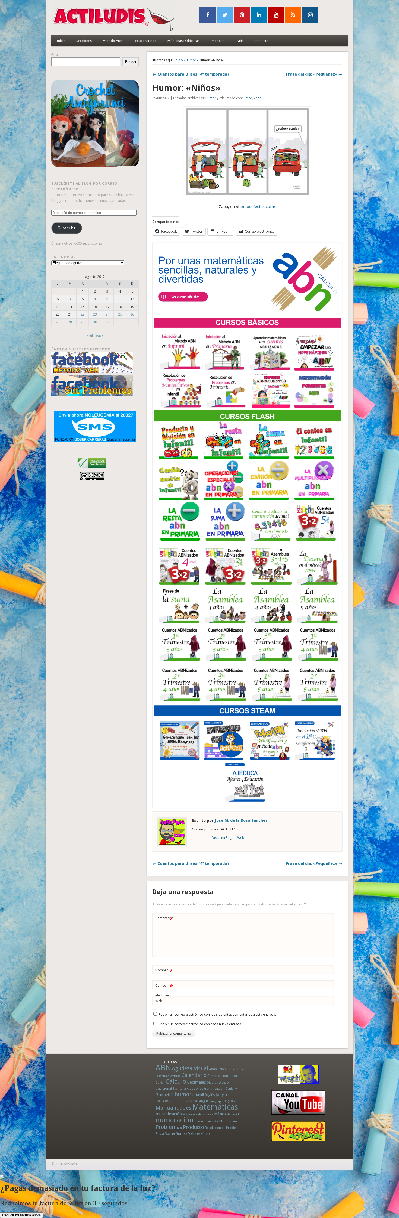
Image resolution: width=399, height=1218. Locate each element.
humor (247, 98)
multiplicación (169, 1114)
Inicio (61, 41)
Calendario (194, 1075)
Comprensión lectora (223, 1076)
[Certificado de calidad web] (92, 469)
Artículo (175, 1076)
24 (107, 314)
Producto (193, 1127)
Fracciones (195, 1088)
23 (95, 314)
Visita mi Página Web (228, 838)
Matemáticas (215, 1107)
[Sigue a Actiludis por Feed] (293, 15)
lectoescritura (170, 1100)
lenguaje (215, 1101)
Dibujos (212, 1082)
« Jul (89, 335)
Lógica (229, 1100)
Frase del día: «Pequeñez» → (314, 74)
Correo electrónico (164, 990)
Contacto (261, 41)
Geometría (165, 1095)
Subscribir (66, 228)
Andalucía (216, 1069)
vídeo (205, 1134)
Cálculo (176, 1081)
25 (120, 314)
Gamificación (214, 1088)
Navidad (233, 1114)
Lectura (191, 1101)
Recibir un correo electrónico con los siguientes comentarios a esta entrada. (217, 1014)
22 (82, 314)
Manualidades (173, 1108)
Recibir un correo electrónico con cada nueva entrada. (200, 1024)
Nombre (164, 971)
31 (107, 322)
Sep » (99, 335)
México (220, 1114)
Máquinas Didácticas (183, 41)
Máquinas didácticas (198, 1114)
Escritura (179, 1088)
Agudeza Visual (190, 1069)
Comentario (164, 919)
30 (95, 322)
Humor (191, 60)
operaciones (202, 1121)
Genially (231, 1088)
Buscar (56, 55)
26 (132, 314)
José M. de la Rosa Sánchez (241, 820)
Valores (194, 1133)
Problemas (169, 1127)
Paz (215, 1121)
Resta (160, 1134)
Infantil (198, 1095)
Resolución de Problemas (223, 1128)
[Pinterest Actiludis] (298, 1131)
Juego (221, 1094)
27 (57, 322)
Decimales (196, 1082)
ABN (163, 1067)
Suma (170, 1133)
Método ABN (113, 41)
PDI (222, 1121)
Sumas (181, 1133)
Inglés (210, 1095)
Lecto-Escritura (145, 41)
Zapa (257, 98)
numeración (175, 1120)
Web (158, 1001)
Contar (160, 1082)
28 (70, 322)
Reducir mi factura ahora (21, 1215)
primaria (231, 1121)
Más (240, 41)
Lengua (203, 1101)
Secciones (84, 41)
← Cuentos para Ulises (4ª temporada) (190, 74)
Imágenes (218, 41)
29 (82, 322)
